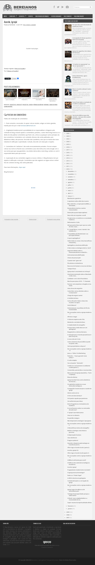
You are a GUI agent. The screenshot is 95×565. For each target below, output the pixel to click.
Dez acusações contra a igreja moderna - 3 (79, 486)
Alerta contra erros (73, 393)
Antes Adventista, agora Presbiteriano (79, 76)
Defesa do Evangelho (20, 68)
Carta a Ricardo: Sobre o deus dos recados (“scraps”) (77, 301)
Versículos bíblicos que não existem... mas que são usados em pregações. (81, 116)
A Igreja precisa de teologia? (76, 472)
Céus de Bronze (72, 438)
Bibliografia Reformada (42, 16)
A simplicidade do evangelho (76, 325)
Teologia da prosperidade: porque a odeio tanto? (78, 494)
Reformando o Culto (73, 222)
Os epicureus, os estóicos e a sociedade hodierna (79, 218)
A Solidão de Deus (72, 298)
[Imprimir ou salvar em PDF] (14, 79)
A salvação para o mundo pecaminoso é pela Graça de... (79, 335)
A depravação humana (74, 435)
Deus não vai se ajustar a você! (76, 215)
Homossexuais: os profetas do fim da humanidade (78, 308)
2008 (67, 515)
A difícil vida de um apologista (76, 478)
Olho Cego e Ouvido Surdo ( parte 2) (78, 447)
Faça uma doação (79, 16)
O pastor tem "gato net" (74, 260)
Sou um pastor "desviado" (75, 363)
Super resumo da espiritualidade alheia (79, 502)
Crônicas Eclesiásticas (38, 104)
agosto (70, 182)
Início (5, 16)
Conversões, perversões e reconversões (79, 370)
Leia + (8, 544)
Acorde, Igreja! (10, 21)
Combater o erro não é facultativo (77, 278)
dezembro (71, 171)
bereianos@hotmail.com (28, 125)
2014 (67, 158)
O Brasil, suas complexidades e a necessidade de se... (77, 499)
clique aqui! (22, 167)
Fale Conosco (67, 16)
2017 (67, 150)
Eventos (30, 16)
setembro (71, 179)
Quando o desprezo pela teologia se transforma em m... (78, 444)
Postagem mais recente (11, 219)
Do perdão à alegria (73, 418)
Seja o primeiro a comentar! (29, 25)
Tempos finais (71, 269)
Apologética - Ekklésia (27, 104)
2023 (67, 136)
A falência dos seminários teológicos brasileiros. (78, 463)
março (70, 196)
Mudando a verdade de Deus (76, 322)
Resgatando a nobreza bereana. (77, 332)
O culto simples (72, 360)
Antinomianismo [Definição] (75, 255)
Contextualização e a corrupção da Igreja (77, 481)
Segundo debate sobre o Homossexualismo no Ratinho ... (77, 251)
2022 (67, 139)
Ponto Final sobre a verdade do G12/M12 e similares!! (81, 103)
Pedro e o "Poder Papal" (74, 475)
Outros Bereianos (56, 16)
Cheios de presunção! (74, 258)
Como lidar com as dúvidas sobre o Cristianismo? (77, 291)
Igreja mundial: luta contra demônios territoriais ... (78, 380)
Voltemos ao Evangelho (12, 71)
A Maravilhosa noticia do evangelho (78, 428)
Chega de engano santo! (74, 295)
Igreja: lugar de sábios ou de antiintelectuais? (76, 490)
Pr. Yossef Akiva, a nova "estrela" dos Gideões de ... (78, 230)
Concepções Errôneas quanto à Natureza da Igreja (81, 38)
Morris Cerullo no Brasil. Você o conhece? (81, 89)
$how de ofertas (72, 377)
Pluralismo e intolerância (75, 263)
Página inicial (32, 219)
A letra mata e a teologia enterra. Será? (79, 248)
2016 (67, 152)
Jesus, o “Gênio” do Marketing (76, 353)
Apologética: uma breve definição (77, 245)
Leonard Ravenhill (8, 106)
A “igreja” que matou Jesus (75, 412)
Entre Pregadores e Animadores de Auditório (78, 404)
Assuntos (21, 16)
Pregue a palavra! (72, 440)
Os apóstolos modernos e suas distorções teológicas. (76, 385)
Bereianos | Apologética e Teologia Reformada (45, 560)
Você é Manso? (71, 305)
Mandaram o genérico (74, 198)
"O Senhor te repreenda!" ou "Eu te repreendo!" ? (81, 65)
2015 (67, 155)
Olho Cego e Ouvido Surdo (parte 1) (78, 453)
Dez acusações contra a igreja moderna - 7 (79, 313)
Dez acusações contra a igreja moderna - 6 (79, 349)
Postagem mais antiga (53, 219)
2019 (67, 144)
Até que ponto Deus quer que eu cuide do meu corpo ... (79, 225)
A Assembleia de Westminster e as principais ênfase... (77, 234)
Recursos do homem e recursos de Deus (79, 266)
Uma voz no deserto (73, 415)
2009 (67, 512)
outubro (70, 177)
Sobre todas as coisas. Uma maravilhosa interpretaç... (79, 241)
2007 (67, 517)
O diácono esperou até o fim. (76, 319)
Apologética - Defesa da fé (16, 104)
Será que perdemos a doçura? (76, 346)
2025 (67, 133)
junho (69, 188)
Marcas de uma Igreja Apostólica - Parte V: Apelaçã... (79, 373)
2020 (67, 141)
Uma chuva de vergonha (74, 288)
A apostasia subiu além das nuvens (78, 201)
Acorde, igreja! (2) (72, 450)
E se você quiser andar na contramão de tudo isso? (78, 409)
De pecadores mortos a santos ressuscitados (76, 209)
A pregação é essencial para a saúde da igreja (79, 389)
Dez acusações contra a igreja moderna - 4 (79, 456)
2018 (67, 147)
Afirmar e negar (72, 317)
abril (69, 193)
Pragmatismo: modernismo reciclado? (78, 470)
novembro (71, 174)
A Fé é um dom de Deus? (74, 396)
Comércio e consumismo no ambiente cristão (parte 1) (78, 366)
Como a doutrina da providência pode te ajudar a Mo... (78, 342)
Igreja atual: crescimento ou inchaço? (78, 271)
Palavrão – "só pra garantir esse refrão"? (77, 356)
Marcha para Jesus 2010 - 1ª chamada (78, 281)
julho (69, 185)
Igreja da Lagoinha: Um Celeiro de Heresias (81, 51)
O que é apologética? (73, 238)
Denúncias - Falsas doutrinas (50, 104)
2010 (67, 169)
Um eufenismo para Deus (75, 401)
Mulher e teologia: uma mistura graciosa (76, 431)
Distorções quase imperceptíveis (77, 212)
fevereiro (70, 506)
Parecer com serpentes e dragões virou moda (79, 284)
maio (69, 190)
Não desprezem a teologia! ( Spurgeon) (79, 421)
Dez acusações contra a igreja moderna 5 (79, 424)
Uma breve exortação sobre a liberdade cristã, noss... (79, 275)
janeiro (70, 508)
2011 (67, 166)
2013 (67, 161)
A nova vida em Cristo (73, 339)
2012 (67, 163)
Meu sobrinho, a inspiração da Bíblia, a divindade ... (79, 204)
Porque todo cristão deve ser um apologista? (77, 328)
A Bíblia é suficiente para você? (76, 460)
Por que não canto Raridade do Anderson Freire (81, 25)
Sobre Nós (12, 16)
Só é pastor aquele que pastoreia (77, 398)
